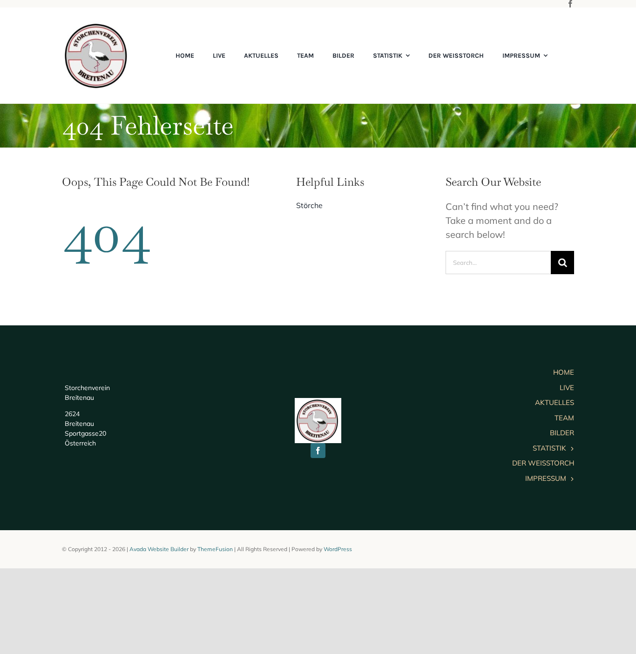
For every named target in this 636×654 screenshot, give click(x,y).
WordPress (338, 549)
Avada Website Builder (159, 549)
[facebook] (570, 3)
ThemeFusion (215, 549)
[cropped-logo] (97, 26)
